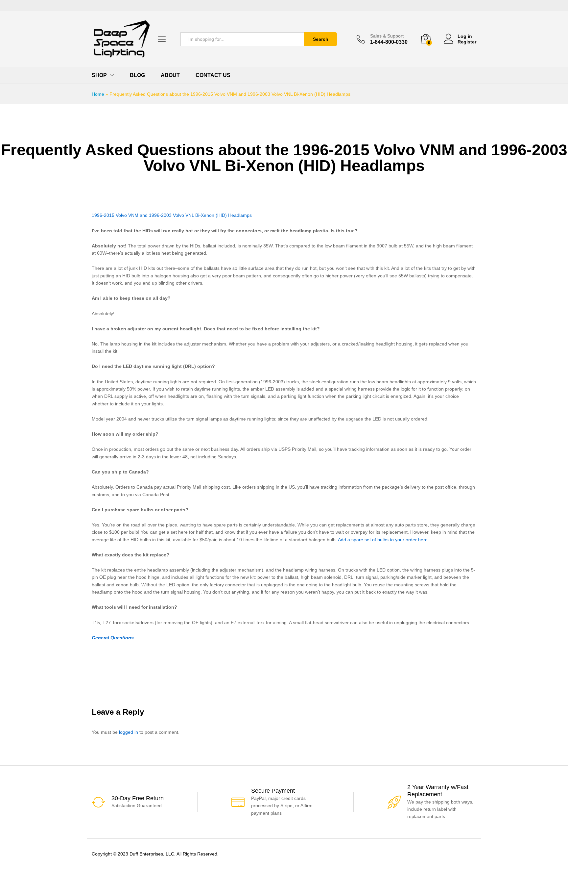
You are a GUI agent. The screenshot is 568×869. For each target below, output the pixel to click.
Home (98, 94)
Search (320, 39)
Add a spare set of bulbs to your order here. (383, 539)
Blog (137, 75)
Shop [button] (99, 75)
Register (467, 41)
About (170, 75)
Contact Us (213, 75)
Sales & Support (387, 35)
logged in (128, 732)
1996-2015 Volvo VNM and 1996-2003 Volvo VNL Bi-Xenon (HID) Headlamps (172, 215)
